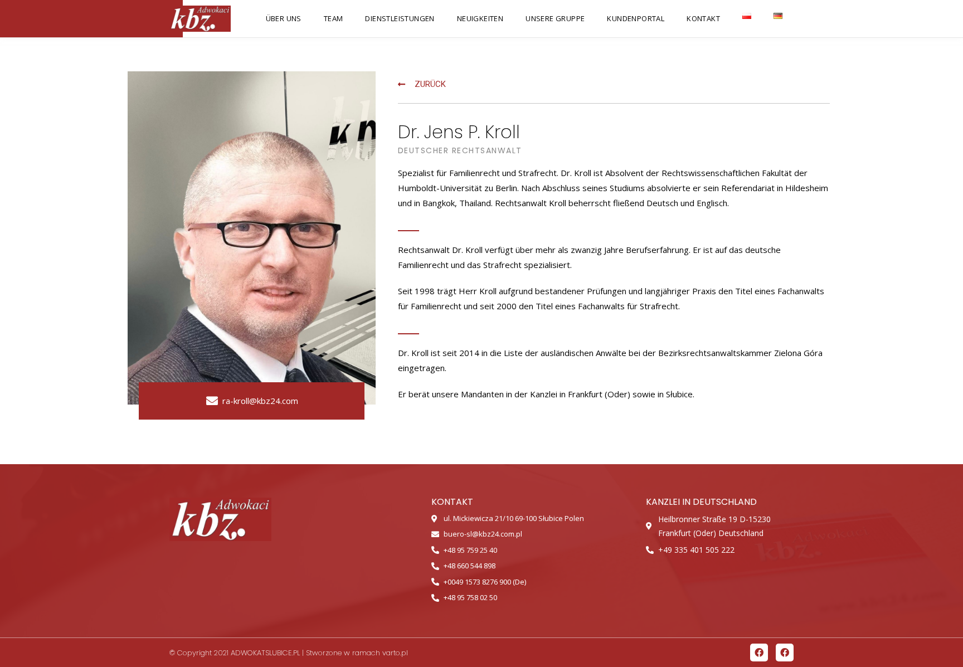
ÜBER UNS (283, 18)
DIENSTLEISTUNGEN (399, 18)
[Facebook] (759, 652)
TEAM (333, 18)
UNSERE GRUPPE (555, 18)
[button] (422, 84)
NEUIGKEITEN (480, 18)
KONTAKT (703, 18)
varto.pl (395, 652)
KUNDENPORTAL (635, 18)
